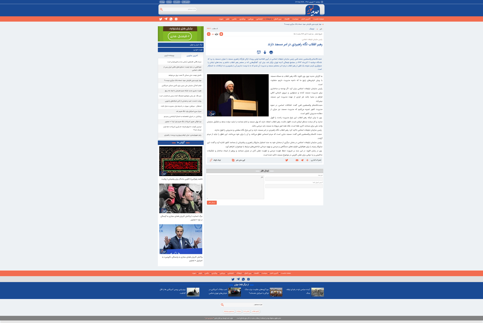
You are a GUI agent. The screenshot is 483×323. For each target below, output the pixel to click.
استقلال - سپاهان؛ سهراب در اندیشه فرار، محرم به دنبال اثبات (181, 106)
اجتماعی (259, 19)
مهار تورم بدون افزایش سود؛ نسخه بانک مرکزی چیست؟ (302, 24)
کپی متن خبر (240, 160)
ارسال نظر (212, 202)
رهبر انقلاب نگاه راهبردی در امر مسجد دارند (295, 44)
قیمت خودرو (198, 49)
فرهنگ (268, 19)
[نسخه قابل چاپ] (271, 52)
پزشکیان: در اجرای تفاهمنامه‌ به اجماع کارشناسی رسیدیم (182, 116)
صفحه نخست (318, 19)
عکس (234, 19)
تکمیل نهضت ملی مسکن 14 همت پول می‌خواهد (184, 75)
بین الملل (277, 19)
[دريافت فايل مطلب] (265, 52)
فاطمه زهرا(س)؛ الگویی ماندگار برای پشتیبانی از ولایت (181, 179)
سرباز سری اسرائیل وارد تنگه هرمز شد (188, 111)
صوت (221, 19)
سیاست (295, 19)
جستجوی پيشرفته (229, 311)
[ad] (181, 33)
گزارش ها (181, 142)
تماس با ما (177, 2)
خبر (321, 29)
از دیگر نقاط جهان (241, 284)
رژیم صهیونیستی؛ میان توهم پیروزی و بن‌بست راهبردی (182, 135)
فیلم (227, 19)
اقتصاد (286, 19)
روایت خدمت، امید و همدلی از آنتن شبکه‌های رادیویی (183, 101)
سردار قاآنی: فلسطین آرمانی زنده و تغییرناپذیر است (184, 62)
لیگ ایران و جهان (196, 44)
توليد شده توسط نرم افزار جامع (219, 318)
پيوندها (162, 2)
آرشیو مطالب (185, 2)
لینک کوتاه (217, 160)
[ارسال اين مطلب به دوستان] (259, 52)
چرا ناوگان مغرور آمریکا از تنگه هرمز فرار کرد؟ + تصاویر (183, 121)
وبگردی (242, 19)
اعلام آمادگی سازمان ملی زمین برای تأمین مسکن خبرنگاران (181, 85)
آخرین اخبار (305, 19)
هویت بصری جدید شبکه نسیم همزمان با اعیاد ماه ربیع (183, 90)
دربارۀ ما (169, 2)
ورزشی (250, 19)
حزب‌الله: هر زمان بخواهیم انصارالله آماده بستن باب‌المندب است (180, 96)
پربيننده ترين (169, 55)
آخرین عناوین (192, 55)
